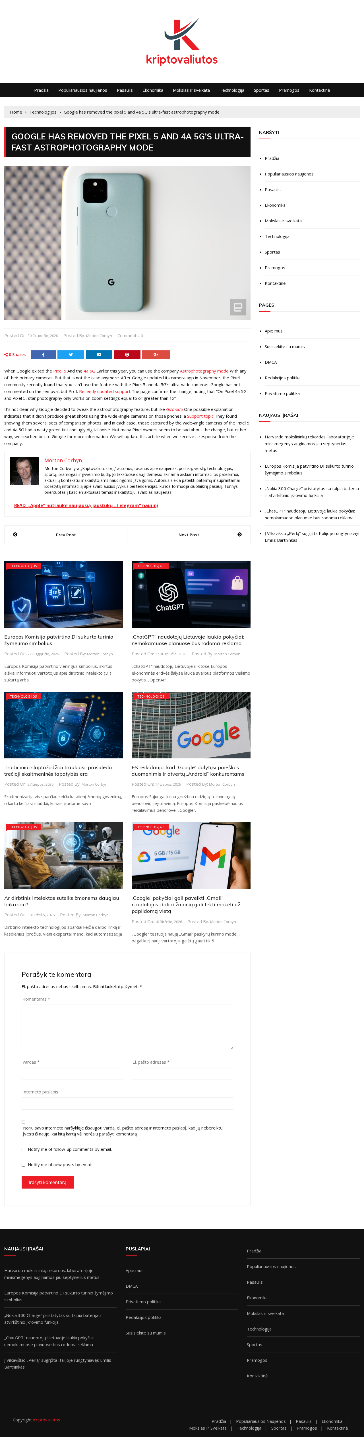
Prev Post (66, 534)
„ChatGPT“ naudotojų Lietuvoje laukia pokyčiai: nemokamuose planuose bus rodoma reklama (188, 640)
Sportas (261, 90)
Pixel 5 (59, 371)
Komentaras (36, 999)
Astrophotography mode (204, 371)
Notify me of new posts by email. (60, 1164)
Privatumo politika (282, 393)
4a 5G (89, 371)
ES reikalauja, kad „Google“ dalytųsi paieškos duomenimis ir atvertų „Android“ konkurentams (188, 770)
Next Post (189, 534)
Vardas (31, 1062)
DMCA (271, 362)
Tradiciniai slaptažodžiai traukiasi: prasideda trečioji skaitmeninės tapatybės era (58, 770)
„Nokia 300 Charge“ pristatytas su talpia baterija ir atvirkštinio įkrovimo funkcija (312, 492)
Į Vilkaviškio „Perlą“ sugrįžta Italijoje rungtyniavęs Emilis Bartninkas (312, 536)
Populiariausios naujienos (82, 90)
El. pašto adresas (151, 1062)
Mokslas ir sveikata (191, 90)
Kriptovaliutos (46, 1420)
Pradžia (41, 90)
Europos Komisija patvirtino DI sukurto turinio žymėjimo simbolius (309, 469)
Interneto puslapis (40, 1092)
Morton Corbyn (99, 335)
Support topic (200, 416)
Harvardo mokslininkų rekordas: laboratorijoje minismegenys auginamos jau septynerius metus (309, 443)
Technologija (232, 90)
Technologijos (23, 566)
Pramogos (289, 90)
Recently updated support (105, 391)
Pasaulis (125, 90)
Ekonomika (152, 90)
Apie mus (274, 331)
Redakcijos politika (283, 377)
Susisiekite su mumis (285, 346)
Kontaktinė (319, 90)
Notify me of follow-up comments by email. (70, 1149)
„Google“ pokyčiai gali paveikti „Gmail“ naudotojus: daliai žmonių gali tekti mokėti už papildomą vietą (186, 905)
